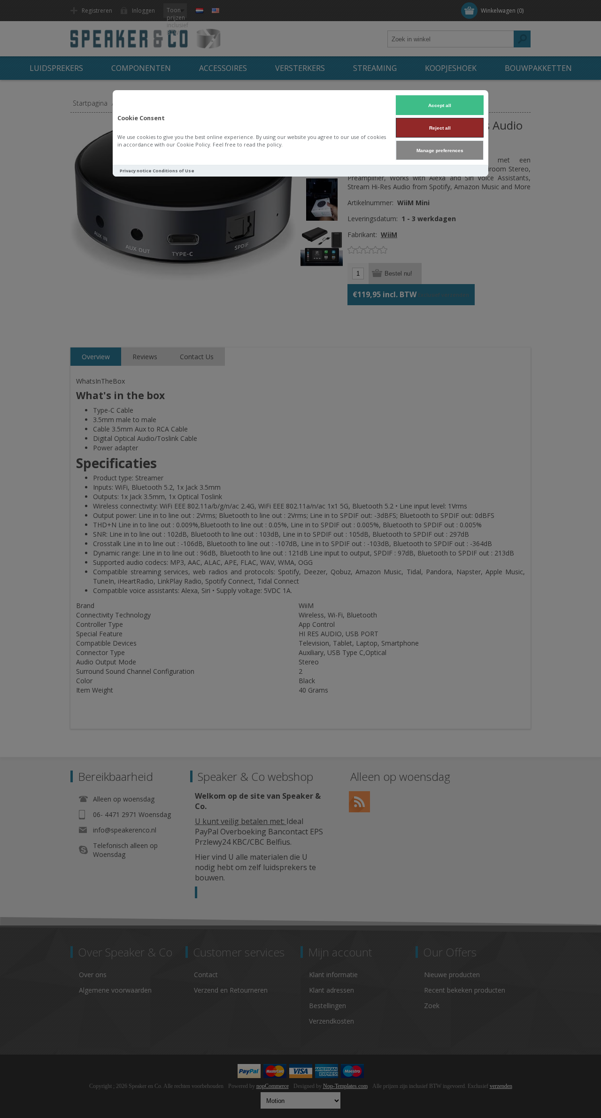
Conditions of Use (173, 171)
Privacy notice (136, 171)
